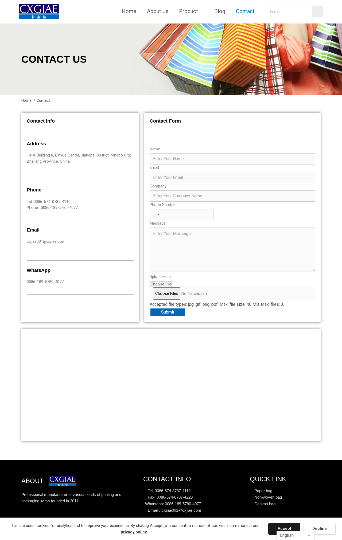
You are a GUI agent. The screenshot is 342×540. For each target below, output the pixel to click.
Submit (167, 312)
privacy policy (134, 532)
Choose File (160, 284)
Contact (245, 11)
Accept (284, 528)
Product (188, 11)
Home (129, 11)
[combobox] (155, 214)
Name (155, 149)
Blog (219, 11)
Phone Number (163, 204)
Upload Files (160, 276)
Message (158, 223)
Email (154, 167)
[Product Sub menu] (202, 11)
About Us (157, 11)
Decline (319, 528)
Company (158, 186)
